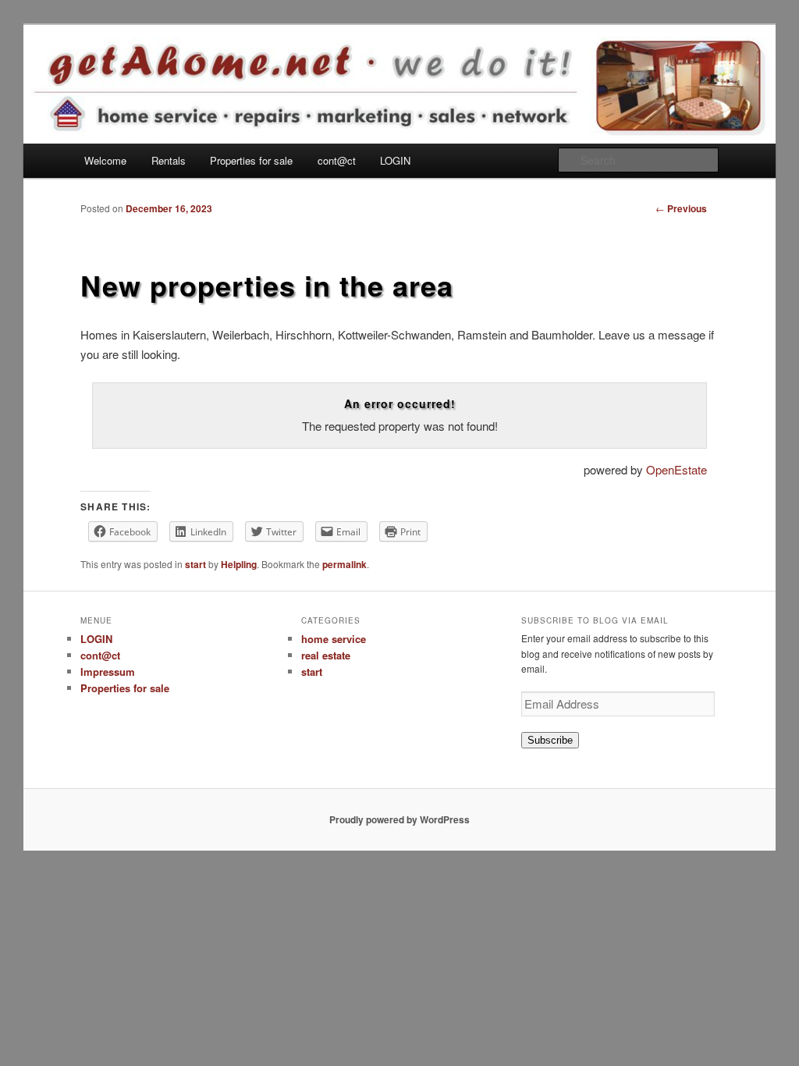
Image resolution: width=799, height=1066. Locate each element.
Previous (681, 208)
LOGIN (395, 160)
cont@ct (337, 160)
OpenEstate (676, 469)
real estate (325, 655)
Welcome (105, 160)
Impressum (107, 671)
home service (333, 638)
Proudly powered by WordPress (399, 819)
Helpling (239, 564)
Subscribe (550, 740)
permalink (344, 564)
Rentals (168, 160)
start (195, 564)
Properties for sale (251, 160)
